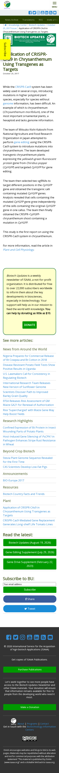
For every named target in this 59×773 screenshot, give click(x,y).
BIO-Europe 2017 (13, 480)
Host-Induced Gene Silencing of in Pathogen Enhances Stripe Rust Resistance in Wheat (29, 440)
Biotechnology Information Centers (40, 728)
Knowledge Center (18, 24)
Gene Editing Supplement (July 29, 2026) (30, 552)
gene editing (21, 142)
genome (8, 103)
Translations (28, 19)
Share (31, 599)
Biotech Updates (37, 24)
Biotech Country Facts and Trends (24, 494)
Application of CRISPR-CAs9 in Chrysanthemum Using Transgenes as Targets (26, 511)
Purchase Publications (30, 669)
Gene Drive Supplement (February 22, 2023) (30, 564)
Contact (44, 723)
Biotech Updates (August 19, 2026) (30, 542)
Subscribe (5, 49)
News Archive (11, 19)
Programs (32, 723)
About (21, 723)
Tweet (31, 608)
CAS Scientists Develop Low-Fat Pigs (25, 467)
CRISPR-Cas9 (23, 87)
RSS (41, 19)
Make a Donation (29, 707)
